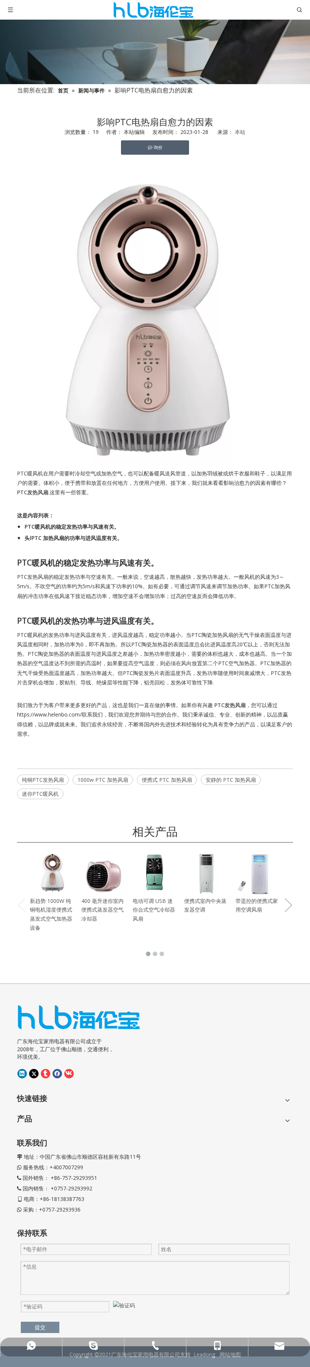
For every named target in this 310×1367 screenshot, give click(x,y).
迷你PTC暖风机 (40, 793)
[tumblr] (45, 1073)
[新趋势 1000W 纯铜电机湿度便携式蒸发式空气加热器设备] (52, 872)
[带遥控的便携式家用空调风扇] (258, 872)
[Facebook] (57, 1073)
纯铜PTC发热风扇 (43, 779)
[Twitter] (34, 1073)
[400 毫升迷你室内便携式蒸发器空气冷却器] (103, 872)
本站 (240, 131)
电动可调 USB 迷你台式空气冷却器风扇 (154, 910)
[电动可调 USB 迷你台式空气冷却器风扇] (155, 872)
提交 (40, 1327)
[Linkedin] (22, 1073)
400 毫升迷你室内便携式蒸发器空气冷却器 (102, 910)
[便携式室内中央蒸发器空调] (206, 872)
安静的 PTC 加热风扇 (231, 779)
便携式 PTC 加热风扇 (167, 779)
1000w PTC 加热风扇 (103, 779)
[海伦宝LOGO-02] (79, 1017)
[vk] (69, 1073)
